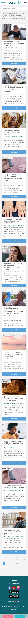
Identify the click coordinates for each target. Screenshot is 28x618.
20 (7, 568)
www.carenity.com (11, 606)
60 (24, 568)
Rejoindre (8, 616)
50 (20, 568)
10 (3, 568)
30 (11, 568)
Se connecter (20, 616)
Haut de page (22, 559)
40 (16, 568)
